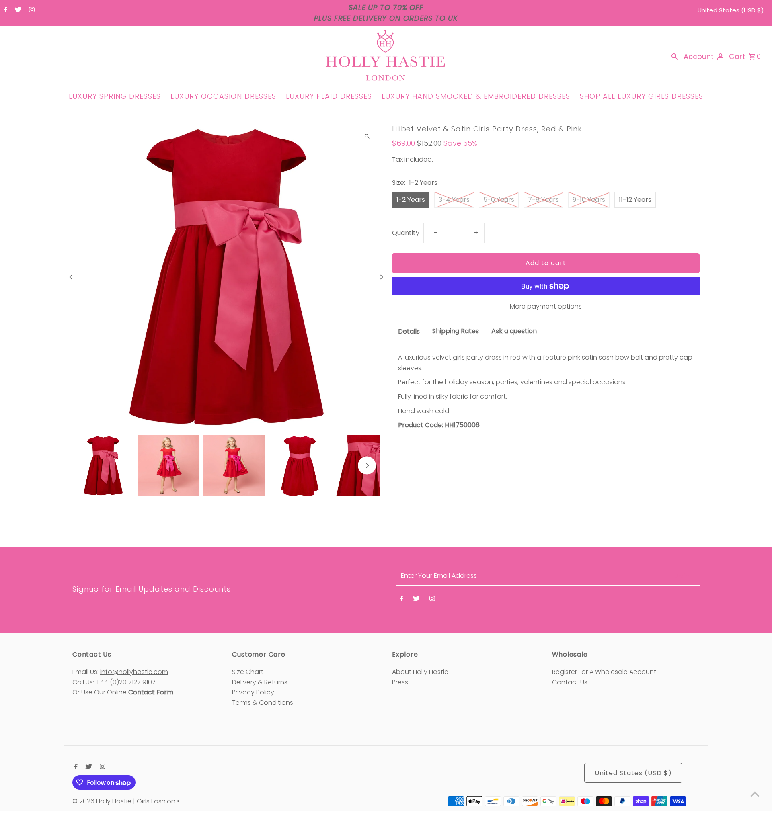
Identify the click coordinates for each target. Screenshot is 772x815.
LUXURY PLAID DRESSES (329, 96)
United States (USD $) (731, 10)
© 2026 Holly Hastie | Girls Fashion (124, 801)
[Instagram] (31, 10)
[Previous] (71, 277)
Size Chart (247, 671)
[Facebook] (4, 10)
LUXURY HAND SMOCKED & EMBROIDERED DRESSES (476, 96)
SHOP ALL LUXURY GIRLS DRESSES (641, 96)
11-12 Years (635, 199)
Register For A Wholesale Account (604, 671)
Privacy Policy (253, 692)
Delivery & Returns (259, 682)
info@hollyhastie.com (134, 671)
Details (409, 331)
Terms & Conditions (262, 702)
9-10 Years (589, 199)
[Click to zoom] (367, 136)
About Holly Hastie (420, 671)
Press (400, 682)
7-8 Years (543, 199)
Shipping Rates (455, 331)
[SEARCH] (674, 57)
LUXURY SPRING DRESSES (115, 96)
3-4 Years (454, 199)
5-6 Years (498, 199)
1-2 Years (410, 199)
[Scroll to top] (755, 794)
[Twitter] (16, 10)
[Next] (381, 277)
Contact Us (569, 682)
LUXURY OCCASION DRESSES (223, 96)
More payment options (546, 306)
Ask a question (514, 331)
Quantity (405, 233)
